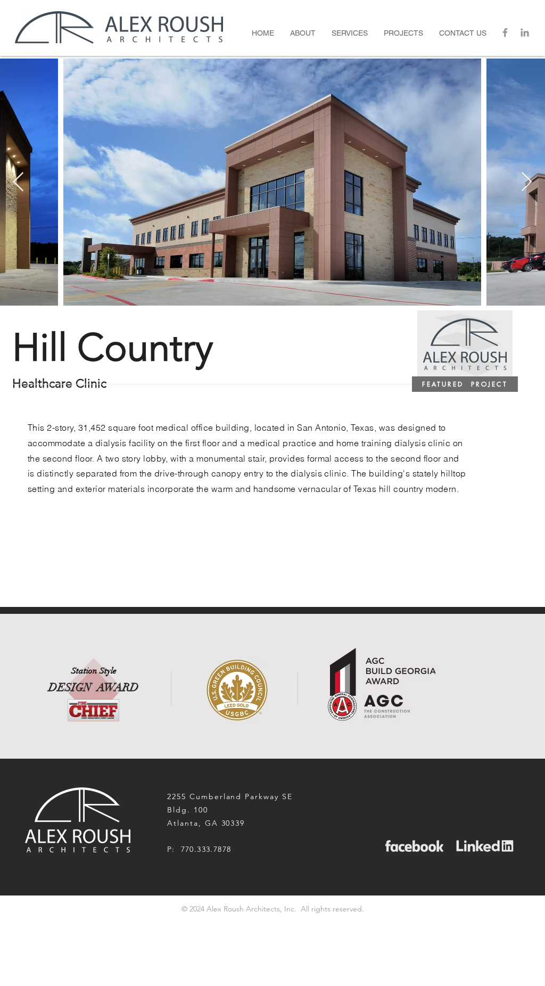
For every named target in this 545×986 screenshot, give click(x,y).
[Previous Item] (18, 182)
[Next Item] (527, 182)
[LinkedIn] (525, 32)
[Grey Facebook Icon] (505, 32)
